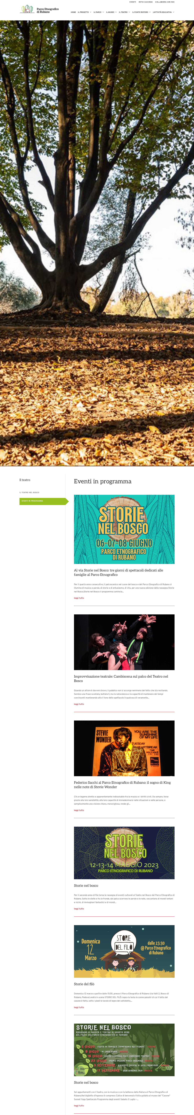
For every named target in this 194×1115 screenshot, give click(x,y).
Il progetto (83, 12)
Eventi (133, 2)
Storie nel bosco (86, 886)
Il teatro (123, 12)
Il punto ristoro (140, 12)
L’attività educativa (162, 12)
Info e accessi (146, 2)
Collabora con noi (165, 2)
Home (73, 12)
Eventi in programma (32, 501)
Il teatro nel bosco (29, 493)
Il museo (110, 12)
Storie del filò (84, 984)
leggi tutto (79, 598)
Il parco (97, 12)
